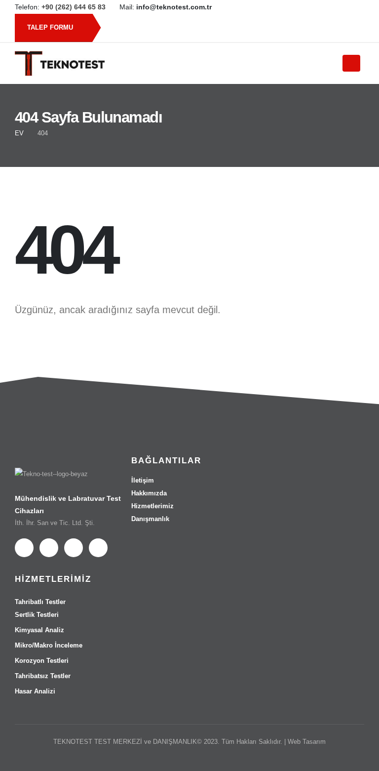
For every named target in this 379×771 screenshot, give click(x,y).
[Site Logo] (60, 64)
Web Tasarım (307, 741)
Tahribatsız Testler (43, 676)
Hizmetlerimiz (152, 506)
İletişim (142, 480)
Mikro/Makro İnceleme (48, 645)
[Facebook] (299, 7)
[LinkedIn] (333, 7)
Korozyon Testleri (42, 660)
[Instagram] (316, 7)
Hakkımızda (149, 493)
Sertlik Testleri (37, 614)
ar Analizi (35, 691)
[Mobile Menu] (351, 63)
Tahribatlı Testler (40, 602)
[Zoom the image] (51, 474)
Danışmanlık (150, 519)
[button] (324, 63)
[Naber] (350, 7)
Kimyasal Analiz (39, 630)
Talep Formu (51, 27)
